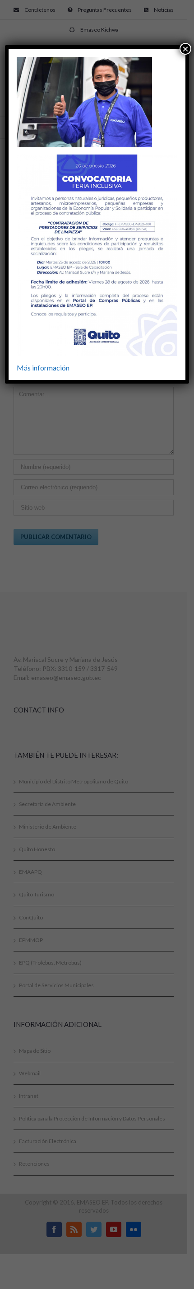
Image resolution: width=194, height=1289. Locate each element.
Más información (43, 367)
